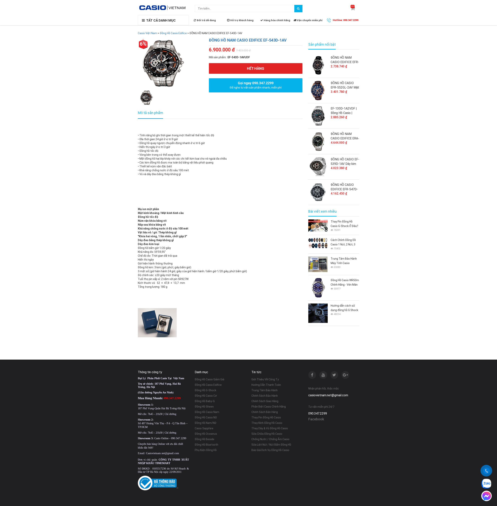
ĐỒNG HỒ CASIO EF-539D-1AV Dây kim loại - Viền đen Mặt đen (345, 161)
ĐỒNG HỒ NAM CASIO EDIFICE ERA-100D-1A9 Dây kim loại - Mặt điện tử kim (345, 136)
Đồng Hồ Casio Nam (207, 412)
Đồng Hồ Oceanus (206, 433)
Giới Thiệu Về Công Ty (265, 379)
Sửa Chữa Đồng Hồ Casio (266, 433)
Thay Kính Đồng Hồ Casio (266, 422)
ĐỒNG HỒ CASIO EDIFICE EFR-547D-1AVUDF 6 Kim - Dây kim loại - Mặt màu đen (344, 187)
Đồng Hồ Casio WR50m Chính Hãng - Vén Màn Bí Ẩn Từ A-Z (345, 283)
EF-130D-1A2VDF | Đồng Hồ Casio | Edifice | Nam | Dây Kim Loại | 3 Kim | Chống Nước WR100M (344, 111)
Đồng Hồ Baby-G (205, 401)
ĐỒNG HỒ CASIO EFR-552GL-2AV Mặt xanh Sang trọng (345, 85)
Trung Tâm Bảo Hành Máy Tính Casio (344, 261)
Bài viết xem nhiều (322, 211)
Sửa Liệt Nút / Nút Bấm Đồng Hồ (271, 444)
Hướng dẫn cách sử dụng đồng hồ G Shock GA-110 (344, 308)
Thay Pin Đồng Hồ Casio (266, 417)
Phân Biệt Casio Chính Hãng (268, 406)
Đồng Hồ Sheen (204, 406)
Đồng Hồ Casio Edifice (208, 384)
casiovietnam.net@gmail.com (328, 395)
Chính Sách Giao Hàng (264, 401)
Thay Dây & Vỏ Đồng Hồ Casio (269, 428)
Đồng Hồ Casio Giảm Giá (209, 379)
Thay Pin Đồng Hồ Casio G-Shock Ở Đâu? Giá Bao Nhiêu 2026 (344, 224)
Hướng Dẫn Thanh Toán (266, 384)
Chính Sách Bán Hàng (264, 412)
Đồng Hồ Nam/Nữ (205, 422)
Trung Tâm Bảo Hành (264, 390)
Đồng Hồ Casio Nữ (206, 417)
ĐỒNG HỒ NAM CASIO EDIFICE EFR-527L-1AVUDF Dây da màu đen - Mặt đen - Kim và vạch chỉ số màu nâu (345, 60)
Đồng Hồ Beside (204, 439)
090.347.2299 (317, 413)
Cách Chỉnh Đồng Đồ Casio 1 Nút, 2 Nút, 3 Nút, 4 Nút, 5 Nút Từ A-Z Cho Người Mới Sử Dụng (344, 242)
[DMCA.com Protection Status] (178, 487)
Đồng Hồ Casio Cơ (206, 395)
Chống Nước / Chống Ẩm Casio (270, 439)
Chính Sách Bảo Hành (264, 395)
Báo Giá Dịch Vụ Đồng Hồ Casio (270, 450)
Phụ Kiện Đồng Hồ (206, 450)
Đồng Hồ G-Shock (205, 390)
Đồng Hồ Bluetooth (206, 444)
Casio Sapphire (204, 428)
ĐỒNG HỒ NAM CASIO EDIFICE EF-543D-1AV (248, 40)
